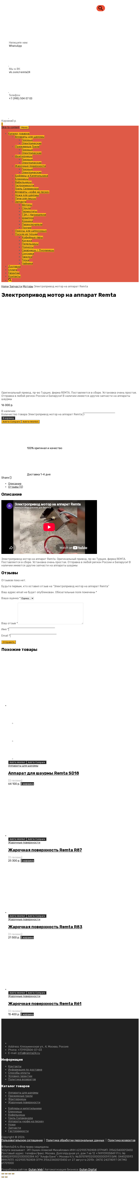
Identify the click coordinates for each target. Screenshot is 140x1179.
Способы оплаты (19, 1073)
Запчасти (20, 201)
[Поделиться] (9, 1173)
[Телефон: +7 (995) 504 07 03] (16, 117)
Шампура (28, 218)
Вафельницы (23, 182)
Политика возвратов (22, 1079)
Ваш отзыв (9, 623)
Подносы (28, 247)
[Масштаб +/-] (2, 1173)
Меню (24, 127)
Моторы (27, 205)
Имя (5, 629)
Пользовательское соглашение (22, 1140)
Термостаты (29, 211)
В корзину (8, 418)
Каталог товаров (19, 133)
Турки (25, 260)
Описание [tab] (14, 483)
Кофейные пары (32, 237)
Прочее (26, 227)
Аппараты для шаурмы (29, 136)
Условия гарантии (20, 1076)
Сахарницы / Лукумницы (38, 250)
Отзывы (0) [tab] (15, 487)
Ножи (12, 1124)
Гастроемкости (24, 185)
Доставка (14, 266)
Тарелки (27, 257)
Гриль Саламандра (27, 188)
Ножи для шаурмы (27, 195)
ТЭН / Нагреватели (34, 214)
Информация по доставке (25, 1069)
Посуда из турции (26, 234)
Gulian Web (36, 1169)
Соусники (28, 253)
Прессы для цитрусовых (31, 231)
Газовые (27, 140)
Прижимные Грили (27, 146)
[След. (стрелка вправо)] (6, 1176)
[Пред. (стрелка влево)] (2, 1176)
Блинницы (22, 179)
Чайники (27, 263)
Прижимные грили (20, 1096)
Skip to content (10, 127)
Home (5, 286)
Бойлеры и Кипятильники (31, 175)
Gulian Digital (88, 1169)
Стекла (26, 208)
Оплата (12, 269)
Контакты (14, 276)
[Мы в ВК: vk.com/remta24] (15, 91)
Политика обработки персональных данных (75, 1140)
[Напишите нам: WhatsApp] (14, 65)
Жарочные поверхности (30, 166)
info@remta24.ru (29, 1053)
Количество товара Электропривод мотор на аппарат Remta (41, 414)
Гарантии (13, 273)
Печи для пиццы (25, 198)
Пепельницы (30, 244)
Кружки (27, 240)
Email (5, 635)
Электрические (31, 143)
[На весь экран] (6, 1173)
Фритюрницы (23, 156)
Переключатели (32, 224)
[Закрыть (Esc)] (13, 1173)
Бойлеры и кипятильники (25, 1108)
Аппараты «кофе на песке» (32, 192)
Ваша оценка (10, 598)
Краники (27, 221)
